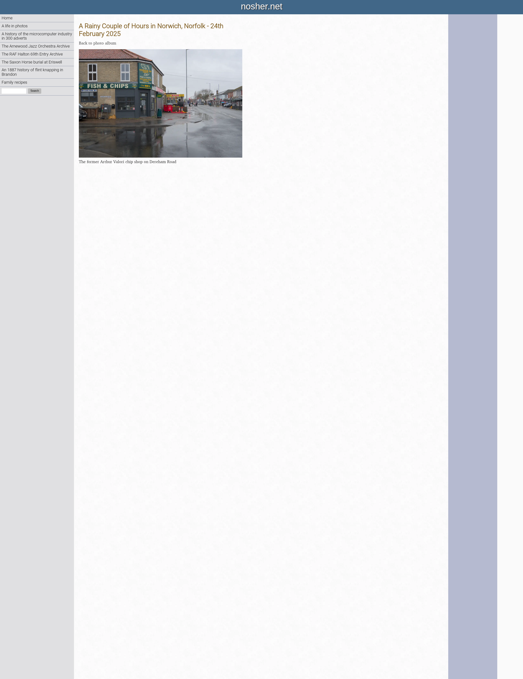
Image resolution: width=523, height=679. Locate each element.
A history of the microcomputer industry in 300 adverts (37, 36)
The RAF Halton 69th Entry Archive (32, 54)
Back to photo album (97, 43)
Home (7, 18)
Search (34, 90)
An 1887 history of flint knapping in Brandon (32, 72)
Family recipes (14, 82)
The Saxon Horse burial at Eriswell (32, 62)
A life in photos (15, 26)
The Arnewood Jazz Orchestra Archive (36, 46)
